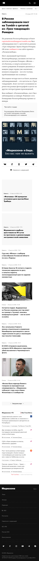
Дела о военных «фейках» (10, 8)
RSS (4, 510)
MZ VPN (4, 526)
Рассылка (5, 516)
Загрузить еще (17, 403)
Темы (3, 494)
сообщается (14, 49)
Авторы (4, 500)
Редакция (5, 505)
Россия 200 (5, 532)
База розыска (6, 537)
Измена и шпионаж (26, 8)
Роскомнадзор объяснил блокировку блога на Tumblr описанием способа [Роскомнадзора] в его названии (19, 113)
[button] (35, 3)
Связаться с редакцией (21, 170)
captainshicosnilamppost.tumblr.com (16, 41)
